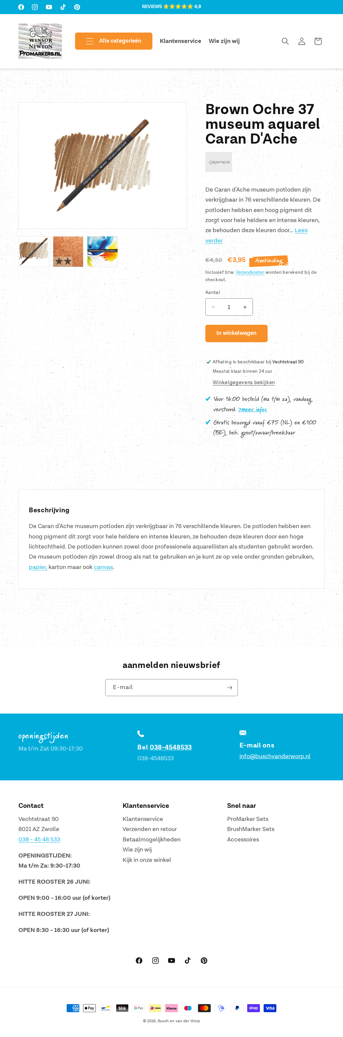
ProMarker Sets (247, 819)
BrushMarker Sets (250, 829)
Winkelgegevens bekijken (244, 382)
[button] (108, 41)
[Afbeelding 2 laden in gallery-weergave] (68, 251)
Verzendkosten (250, 272)
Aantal (212, 292)
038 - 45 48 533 (39, 839)
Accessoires (243, 839)
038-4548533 (171, 747)
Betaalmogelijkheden (152, 839)
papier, (38, 567)
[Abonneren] (229, 687)
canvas (103, 567)
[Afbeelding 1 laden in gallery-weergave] (33, 251)
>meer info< (252, 410)
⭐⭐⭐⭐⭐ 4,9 (182, 7)
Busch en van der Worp (179, 1021)
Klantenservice (143, 819)
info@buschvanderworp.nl (275, 756)
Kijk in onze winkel (147, 860)
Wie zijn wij (137, 849)
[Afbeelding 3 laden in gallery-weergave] (102, 251)
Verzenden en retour (150, 829)
